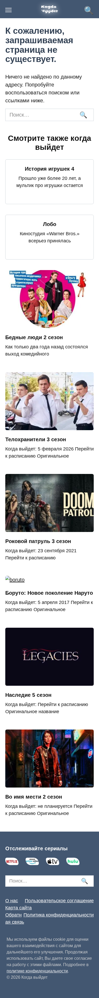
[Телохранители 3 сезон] (49, 426)
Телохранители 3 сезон (35, 439)
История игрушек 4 (49, 169)
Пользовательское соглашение (59, 900)
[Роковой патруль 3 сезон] (49, 528)
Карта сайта (18, 907)
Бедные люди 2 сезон (34, 337)
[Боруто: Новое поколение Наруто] (15, 580)
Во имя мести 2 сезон (33, 797)
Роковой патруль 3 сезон (38, 541)
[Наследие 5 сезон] (49, 682)
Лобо (49, 224)
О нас (11, 900)
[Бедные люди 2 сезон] (49, 324)
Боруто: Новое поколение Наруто (49, 593)
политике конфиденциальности (37, 971)
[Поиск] (83, 115)
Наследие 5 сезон (28, 695)
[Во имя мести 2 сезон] (49, 783)
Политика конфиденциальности (58, 915)
